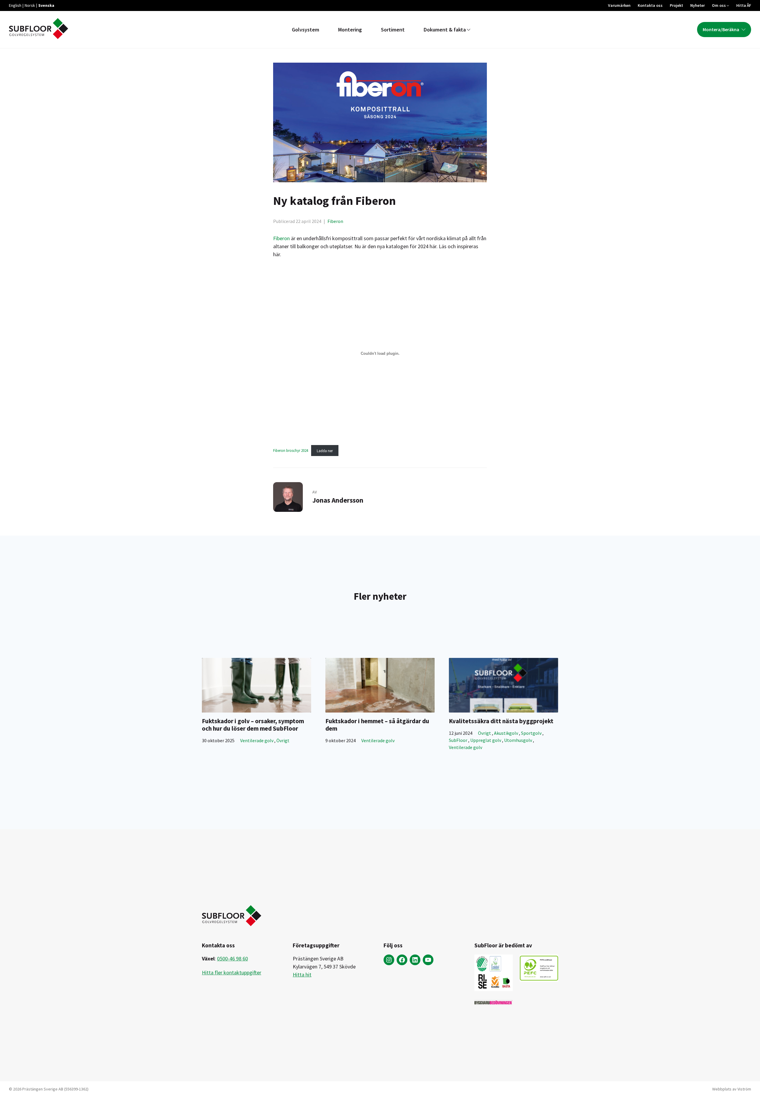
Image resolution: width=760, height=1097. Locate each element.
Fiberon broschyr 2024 (290, 450)
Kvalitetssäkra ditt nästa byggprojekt (501, 721)
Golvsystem (305, 29)
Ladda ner (325, 450)
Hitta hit (302, 974)
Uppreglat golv (486, 740)
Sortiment (393, 29)
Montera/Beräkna (721, 29)
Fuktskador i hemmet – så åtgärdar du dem (377, 724)
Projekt (676, 5)
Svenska (46, 5)
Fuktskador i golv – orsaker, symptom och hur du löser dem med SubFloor (253, 724)
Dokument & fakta (445, 29)
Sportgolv (531, 733)
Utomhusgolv (518, 740)
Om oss (719, 5)
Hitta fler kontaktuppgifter (231, 972)
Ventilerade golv (257, 740)
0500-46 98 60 (232, 958)
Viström (744, 1089)
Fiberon (335, 221)
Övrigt (282, 740)
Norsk (30, 5)
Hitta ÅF (743, 5)
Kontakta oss (650, 5)
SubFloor (458, 740)
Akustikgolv (506, 733)
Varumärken (619, 5)
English (15, 5)
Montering (350, 29)
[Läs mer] (256, 685)
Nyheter (697, 5)
